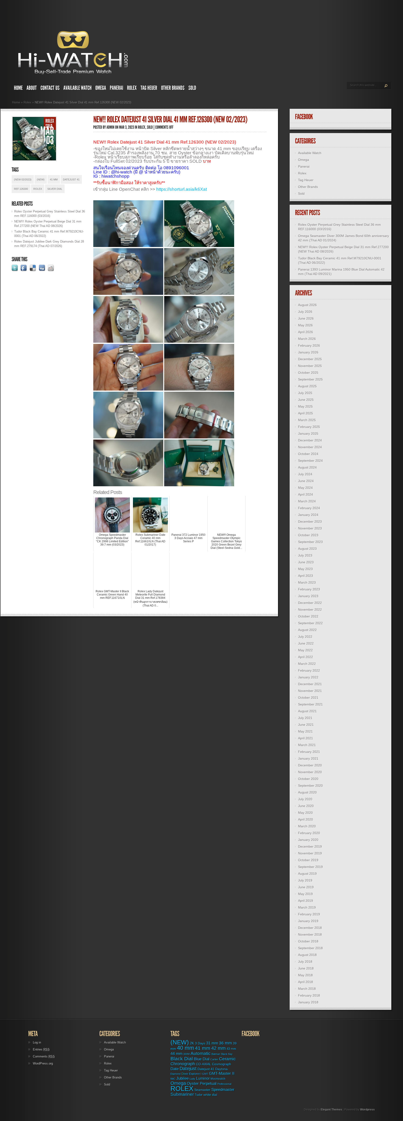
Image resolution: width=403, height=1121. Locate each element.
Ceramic (227, 1058)
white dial (210, 1094)
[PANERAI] (116, 89)
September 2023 (310, 542)
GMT (205, 1073)
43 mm (231, 1048)
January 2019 (308, 921)
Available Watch (309, 153)
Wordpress (367, 1109)
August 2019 (307, 873)
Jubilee (182, 1078)
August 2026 (307, 305)
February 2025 (309, 427)
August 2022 (307, 630)
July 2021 (305, 718)
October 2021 (308, 697)
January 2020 (308, 840)
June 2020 (306, 806)
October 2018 (308, 941)
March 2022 (307, 664)
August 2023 (307, 548)
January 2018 (308, 1002)
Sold (301, 193)
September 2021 (310, 704)
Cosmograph (221, 1064)
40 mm (185, 1048)
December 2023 (310, 521)
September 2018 (310, 948)
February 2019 (309, 914)
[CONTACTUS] (50, 89)
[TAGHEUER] (149, 89)
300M (186, 1054)
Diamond (175, 1073)
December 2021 (310, 684)
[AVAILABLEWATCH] (78, 89)
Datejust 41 (71, 179)
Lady (192, 1078)
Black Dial (181, 1058)
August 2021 (307, 711)
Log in (37, 1042)
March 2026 (307, 339)
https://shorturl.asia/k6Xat (181, 189)
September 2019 (310, 867)
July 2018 (305, 961)
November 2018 (310, 934)
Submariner (182, 1094)
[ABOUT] (32, 89)
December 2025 (310, 359)
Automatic (201, 1053)
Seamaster (202, 1090)
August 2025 (307, 386)
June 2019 (306, 887)
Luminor (203, 1078)
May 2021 (305, 731)
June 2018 (306, 968)
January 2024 (308, 515)
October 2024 (308, 454)
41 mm (54, 179)
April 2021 (305, 738)
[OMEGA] (101, 89)
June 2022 (306, 643)
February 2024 (309, 508)
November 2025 (310, 366)
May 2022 (305, 650)
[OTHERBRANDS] (173, 89)
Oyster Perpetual (201, 1083)
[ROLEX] (132, 89)
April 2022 (305, 657)
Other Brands (308, 187)
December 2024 (310, 440)
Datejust (188, 1068)
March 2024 (307, 501)
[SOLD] (192, 89)
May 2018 (305, 975)
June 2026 (306, 318)
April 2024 (305, 494)
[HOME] (18, 89)
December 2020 (310, 765)
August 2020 (307, 792)
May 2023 (305, 569)
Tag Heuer (305, 180)
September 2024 (310, 460)
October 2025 (308, 372)
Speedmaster (222, 1089)
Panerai (303, 166)
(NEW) (41, 179)
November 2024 (310, 447)
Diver (184, 1073)
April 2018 (305, 982)
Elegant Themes (331, 1109)
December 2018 (310, 928)
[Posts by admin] (111, 127)
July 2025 (305, 393)
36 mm (225, 1043)
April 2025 (305, 413)
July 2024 (305, 474)
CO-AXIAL (203, 1064)
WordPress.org (43, 1063)
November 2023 (310, 528)
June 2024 (306, 481)
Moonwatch (218, 1078)
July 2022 (305, 636)
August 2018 (307, 955)
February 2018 (309, 995)
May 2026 (305, 325)
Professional (224, 1083)
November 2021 (310, 691)
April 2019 (305, 900)
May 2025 (305, 406)
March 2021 (307, 745)
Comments (44, 1056)
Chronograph (182, 1063)
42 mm (218, 1048)
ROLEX (37, 188)
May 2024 (305, 488)
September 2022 (310, 623)
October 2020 (308, 779)
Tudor (198, 1094)
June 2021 (306, 724)
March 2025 (307, 420)
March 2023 (307, 582)
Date (174, 1069)
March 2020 (307, 826)
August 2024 (307, 467)
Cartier (214, 1059)
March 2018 (307, 989)
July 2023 (305, 555)
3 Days (200, 1043)
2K (192, 1043)
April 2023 (305, 576)
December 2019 (310, 846)
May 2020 (305, 812)
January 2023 (308, 596)
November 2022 (310, 609)
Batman (216, 1054)
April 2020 (305, 819)
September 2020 (310, 785)
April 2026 (305, 332)
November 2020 (310, 772)
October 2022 (308, 616)
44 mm (176, 1053)
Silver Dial (54, 188)
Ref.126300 (21, 188)
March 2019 (307, 907)
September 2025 (310, 379)
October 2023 (308, 535)
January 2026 (308, 352)
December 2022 (310, 603)
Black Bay (227, 1054)
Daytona (221, 1069)
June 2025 (306, 400)
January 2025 (308, 433)
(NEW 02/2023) (22, 179)
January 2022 (308, 677)
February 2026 (309, 345)
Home (16, 102)
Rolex (27, 102)
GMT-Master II (221, 1073)
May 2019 (305, 894)
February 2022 (309, 670)
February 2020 (309, 833)
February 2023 (309, 589)
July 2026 (305, 312)
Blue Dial (201, 1059)
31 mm (212, 1043)
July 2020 (305, 799)
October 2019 (308, 860)
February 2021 (309, 752)
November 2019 (310, 853)
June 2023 (306, 562)
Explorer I (195, 1073)
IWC (172, 1078)
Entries (41, 1049)
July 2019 (305, 880)
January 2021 (308, 758)
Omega (303, 160)
